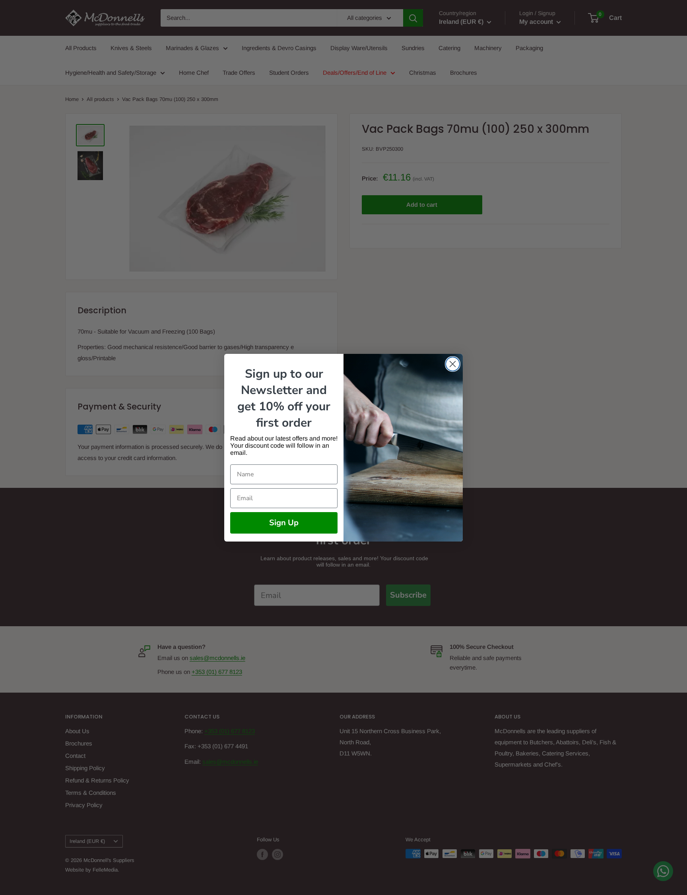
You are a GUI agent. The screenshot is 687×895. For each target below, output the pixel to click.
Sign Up (284, 522)
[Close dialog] (453, 364)
